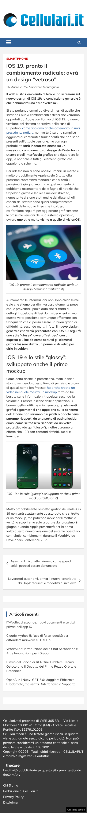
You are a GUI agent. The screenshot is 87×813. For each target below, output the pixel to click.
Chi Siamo (10, 785)
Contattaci (42, 756)
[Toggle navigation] (8, 42)
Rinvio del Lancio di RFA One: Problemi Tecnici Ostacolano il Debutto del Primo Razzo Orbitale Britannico (41, 666)
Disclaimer (10, 802)
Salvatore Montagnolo (44, 87)
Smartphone (17, 59)
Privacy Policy (13, 797)
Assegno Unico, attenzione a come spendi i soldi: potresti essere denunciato (42, 563)
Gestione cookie (76, 809)
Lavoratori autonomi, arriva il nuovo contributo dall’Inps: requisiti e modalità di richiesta (42, 581)
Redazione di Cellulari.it (20, 791)
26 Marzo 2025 (16, 87)
